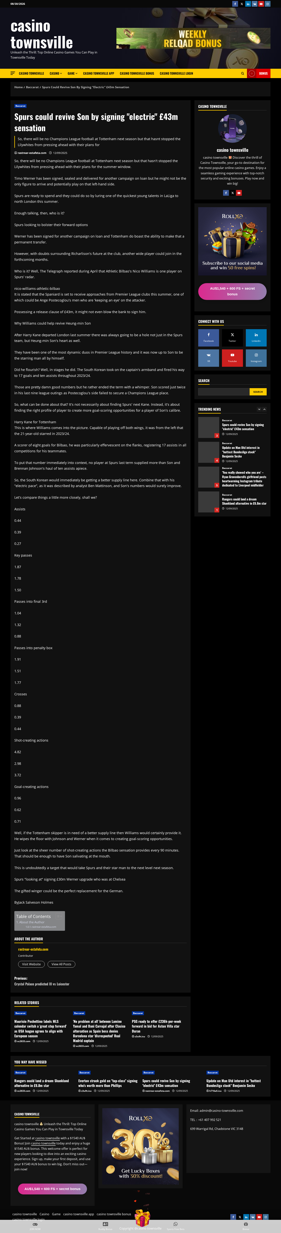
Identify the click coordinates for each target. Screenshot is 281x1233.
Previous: (41, 981)
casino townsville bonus (137, 73)
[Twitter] (232, 193)
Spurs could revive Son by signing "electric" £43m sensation (166, 1083)
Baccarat (20, 105)
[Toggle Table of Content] (57, 916)
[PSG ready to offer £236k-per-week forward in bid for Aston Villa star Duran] (159, 1013)
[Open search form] (242, 73)
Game (71, 73)
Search (204, 380)
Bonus (263, 73)
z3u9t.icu (140, 1036)
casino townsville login (176, 73)
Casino (54, 73)
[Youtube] (239, 193)
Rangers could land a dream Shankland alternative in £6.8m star (208, 477)
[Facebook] (226, 193)
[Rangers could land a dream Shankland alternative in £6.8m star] (44, 1072)
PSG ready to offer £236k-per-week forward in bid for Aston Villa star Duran (156, 1026)
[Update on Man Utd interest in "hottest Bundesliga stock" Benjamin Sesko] (236, 1072)
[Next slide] (264, 409)
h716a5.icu (215, 1090)
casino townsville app (98, 73)
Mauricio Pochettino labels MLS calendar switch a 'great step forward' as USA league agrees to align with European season (40, 1028)
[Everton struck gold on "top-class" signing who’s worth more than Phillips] (108, 1072)
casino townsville (42, 33)
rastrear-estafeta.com (32, 153)
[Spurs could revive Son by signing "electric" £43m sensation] (172, 1072)
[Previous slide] (259, 409)
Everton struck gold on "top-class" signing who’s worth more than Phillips (208, 501)
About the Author (32, 922)
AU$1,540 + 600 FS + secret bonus (232, 291)
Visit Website (31, 964)
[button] (13, 73)
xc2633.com (23, 1041)
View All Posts (61, 964)
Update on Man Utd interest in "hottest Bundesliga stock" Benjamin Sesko (208, 427)
